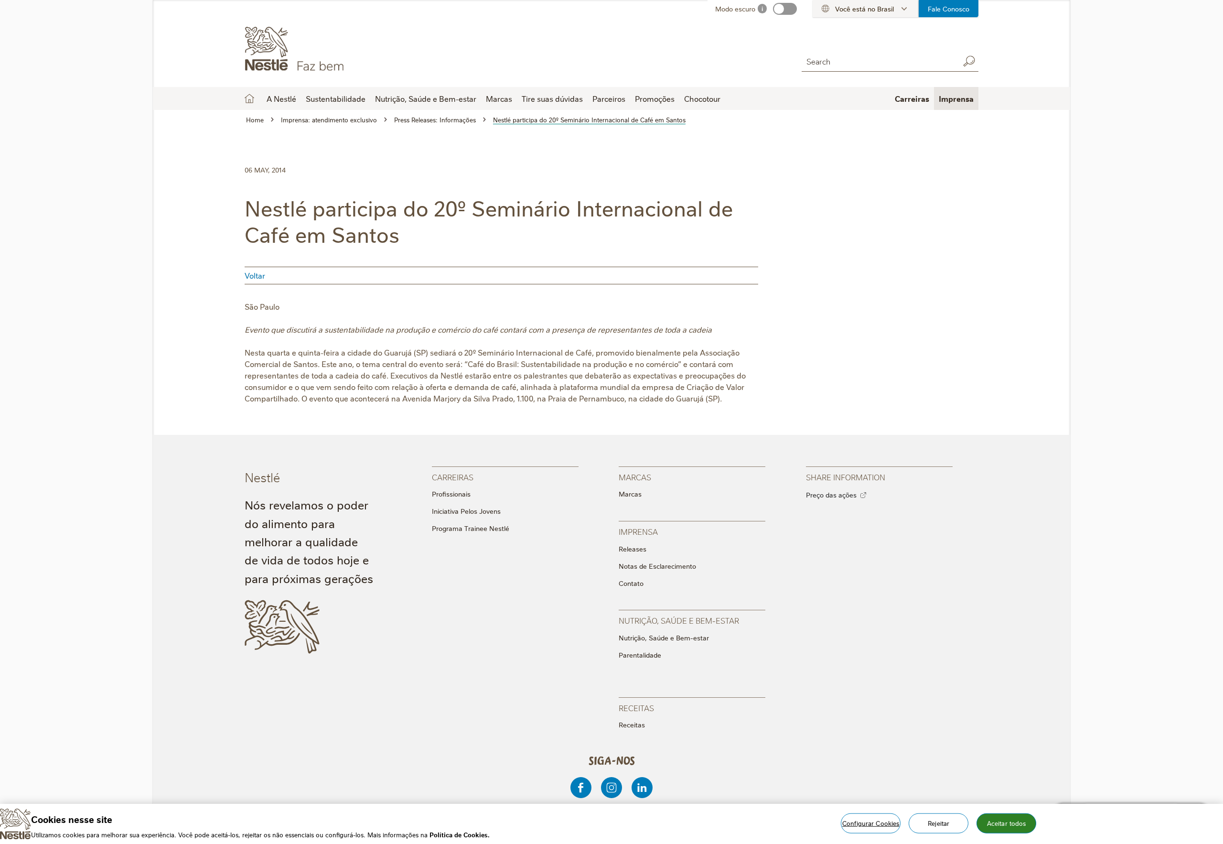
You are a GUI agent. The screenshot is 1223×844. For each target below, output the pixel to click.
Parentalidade (640, 654)
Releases (632, 548)
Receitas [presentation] (636, 707)
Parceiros (608, 98)
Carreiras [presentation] (452, 476)
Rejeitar (938, 822)
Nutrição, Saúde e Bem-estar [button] (425, 98)
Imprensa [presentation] (638, 531)
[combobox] (878, 61)
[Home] (331, 49)
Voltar (255, 275)
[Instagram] (611, 787)
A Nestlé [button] (281, 98)
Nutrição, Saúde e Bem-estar (664, 637)
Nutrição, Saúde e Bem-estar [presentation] (679, 620)
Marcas (630, 493)
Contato (631, 583)
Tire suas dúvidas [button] (552, 98)
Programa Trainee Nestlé (470, 528)
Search (968, 61)
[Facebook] (580, 787)
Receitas (632, 724)
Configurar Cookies (870, 822)
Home (249, 98)
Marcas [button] (499, 98)
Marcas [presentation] (635, 476)
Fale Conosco (948, 8)
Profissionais (451, 493)
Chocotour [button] (702, 98)
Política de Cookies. (459, 834)
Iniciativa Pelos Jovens (466, 511)
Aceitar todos (1006, 822)
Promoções (655, 98)
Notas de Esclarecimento (657, 566)
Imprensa (956, 98)
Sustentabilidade (335, 98)
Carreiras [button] (912, 98)
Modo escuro (735, 8)
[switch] (785, 9)
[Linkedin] (642, 787)
